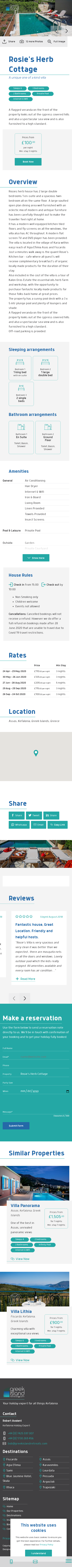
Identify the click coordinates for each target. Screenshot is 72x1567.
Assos (46, 1459)
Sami (9, 1470)
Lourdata (48, 1470)
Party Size (8, 1083)
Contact (11, 1529)
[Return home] (12, 10)
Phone (6, 1065)
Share (11, 41)
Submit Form (16, 1126)
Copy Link (59, 825)
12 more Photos (34, 41)
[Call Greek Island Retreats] (12, 1561)
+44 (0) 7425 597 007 (20, 1433)
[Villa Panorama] (34, 1186)
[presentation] (56, 31)
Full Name (7, 1048)
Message (8, 1112)
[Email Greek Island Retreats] (36, 1561)
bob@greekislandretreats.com (27, 1443)
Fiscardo (11, 1459)
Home (10, 1506)
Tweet (35, 815)
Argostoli (48, 1481)
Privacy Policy (46, 1545)
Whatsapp (21, 825)
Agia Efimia (13, 1465)
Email (40, 825)
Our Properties (15, 1511)
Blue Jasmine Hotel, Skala (17, 1479)
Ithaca (10, 1487)
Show (37, 558)
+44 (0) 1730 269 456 (20, 1438)
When (5, 1091)
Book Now (28, 162)
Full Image (59, 41)
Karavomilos (50, 1465)
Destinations (14, 1515)
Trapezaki (48, 1487)
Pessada (48, 1476)
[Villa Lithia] (34, 1292)
